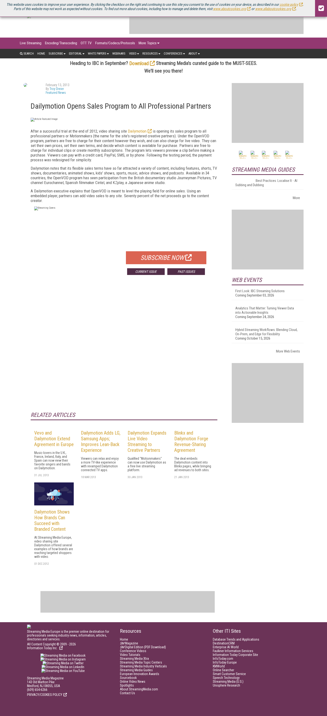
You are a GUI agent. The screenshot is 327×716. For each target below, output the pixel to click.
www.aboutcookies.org (229, 9)
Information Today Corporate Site (235, 655)
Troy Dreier (57, 89)
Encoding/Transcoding (61, 43)
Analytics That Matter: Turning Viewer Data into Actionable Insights (264, 310)
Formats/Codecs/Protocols (115, 43)
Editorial (75, 53)
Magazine (129, 643)
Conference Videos (133, 651)
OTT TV (86, 43)
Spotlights (127, 685)
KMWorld (219, 666)
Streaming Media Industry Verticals (143, 666)
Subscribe (56, 53)
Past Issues (186, 272)
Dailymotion (137, 131)
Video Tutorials (130, 655)
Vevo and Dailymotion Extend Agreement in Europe (54, 438)
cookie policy (289, 4)
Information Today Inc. (42, 648)
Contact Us (127, 693)
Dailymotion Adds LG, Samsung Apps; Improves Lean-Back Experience (100, 441)
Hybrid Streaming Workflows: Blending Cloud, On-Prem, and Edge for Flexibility (266, 332)
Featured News (56, 93)
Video (132, 53)
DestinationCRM (224, 643)
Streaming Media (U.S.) (228, 681)
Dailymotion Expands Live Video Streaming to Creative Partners (147, 441)
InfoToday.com (223, 658)
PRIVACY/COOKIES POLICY (44, 695)
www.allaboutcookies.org (273, 9)
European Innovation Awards (139, 674)
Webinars (118, 53)
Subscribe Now (162, 258)
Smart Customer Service (229, 674)
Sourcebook (128, 678)
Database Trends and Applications (236, 639)
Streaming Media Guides (136, 670)
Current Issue (146, 272)
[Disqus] (124, 349)
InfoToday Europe (225, 662)
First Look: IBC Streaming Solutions (260, 291)
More (296, 198)
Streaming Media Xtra (134, 658)
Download (139, 63)
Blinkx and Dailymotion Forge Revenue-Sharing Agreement (191, 441)
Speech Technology (226, 678)
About (192, 53)
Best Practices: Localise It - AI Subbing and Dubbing (266, 183)
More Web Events (288, 351)
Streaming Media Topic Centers (141, 662)
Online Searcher (223, 670)
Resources (150, 53)
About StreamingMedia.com (139, 689)
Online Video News (132, 681)
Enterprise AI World (226, 647)
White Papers (97, 53)
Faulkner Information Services (233, 651)
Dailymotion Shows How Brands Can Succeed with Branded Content (52, 520)
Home (41, 53)
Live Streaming (30, 43)
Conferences (173, 53)
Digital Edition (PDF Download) (143, 647)
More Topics (148, 43)
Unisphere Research (226, 685)
